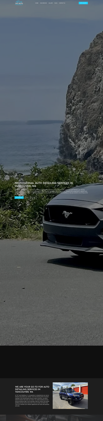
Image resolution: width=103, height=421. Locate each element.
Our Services (43, 3)
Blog (56, 3)
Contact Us (62, 3)
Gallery (51, 3)
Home (36, 3)
